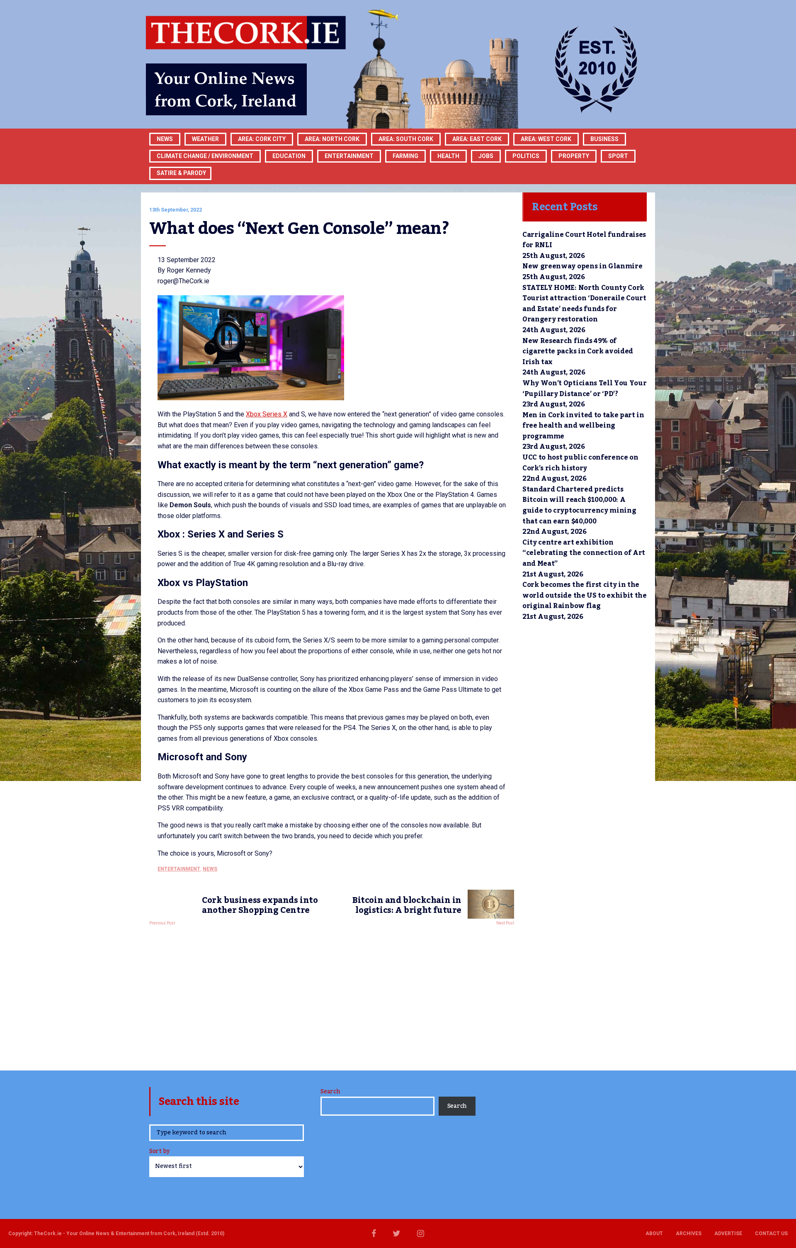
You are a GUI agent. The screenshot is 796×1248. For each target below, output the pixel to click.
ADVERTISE (728, 1233)
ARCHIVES (688, 1233)
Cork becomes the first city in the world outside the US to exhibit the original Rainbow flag (584, 595)
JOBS (485, 156)
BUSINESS (604, 139)
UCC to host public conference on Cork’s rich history (580, 463)
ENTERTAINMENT (349, 156)
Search (330, 1091)
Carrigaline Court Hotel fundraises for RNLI (584, 240)
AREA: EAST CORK (477, 139)
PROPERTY (573, 156)
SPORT (618, 156)
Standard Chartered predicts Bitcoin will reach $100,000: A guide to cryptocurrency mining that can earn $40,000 (579, 505)
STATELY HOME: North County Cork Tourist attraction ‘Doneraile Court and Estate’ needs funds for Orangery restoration (584, 303)
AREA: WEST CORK (546, 139)
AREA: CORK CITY (262, 139)
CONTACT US (771, 1233)
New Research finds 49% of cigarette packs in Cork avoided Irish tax (577, 351)
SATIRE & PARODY (181, 173)
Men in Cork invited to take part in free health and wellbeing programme (583, 426)
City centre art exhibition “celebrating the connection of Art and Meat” (583, 553)
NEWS (210, 869)
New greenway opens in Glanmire (582, 266)
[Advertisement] (331, 996)
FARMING (405, 156)
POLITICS (525, 156)
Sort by (159, 1152)
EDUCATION (289, 156)
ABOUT (654, 1233)
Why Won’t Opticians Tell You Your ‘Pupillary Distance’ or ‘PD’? (584, 389)
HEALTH (448, 156)
